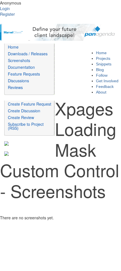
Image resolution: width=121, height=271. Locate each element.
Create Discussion (24, 110)
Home (13, 47)
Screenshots (19, 60)
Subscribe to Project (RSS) (26, 126)
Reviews (15, 87)
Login (5, 8)
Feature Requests (24, 74)
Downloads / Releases (28, 53)
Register (7, 14)
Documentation (21, 67)
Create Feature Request (29, 104)
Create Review (21, 117)
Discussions (18, 80)
